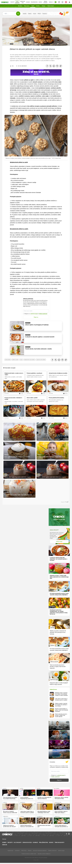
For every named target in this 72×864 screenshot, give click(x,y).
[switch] (55, 2)
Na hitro (20, 5)
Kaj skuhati (17, 2)
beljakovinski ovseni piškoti (29, 359)
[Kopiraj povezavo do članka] (60, 66)
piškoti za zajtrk (15, 359)
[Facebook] (47, 66)
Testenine (44, 13)
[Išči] (18, 13)
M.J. (13, 66)
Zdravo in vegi (22, 2)
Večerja (43, 5)
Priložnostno (34, 2)
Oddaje (51, 2)
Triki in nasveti (45, 2)
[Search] (59, 2)
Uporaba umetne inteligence (44, 853)
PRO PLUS (23, 850)
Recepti (12, 2)
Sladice (29, 13)
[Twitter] (50, 66)
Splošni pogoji (61, 850)
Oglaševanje (10, 850)
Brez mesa (26, 5)
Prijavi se (36, 317)
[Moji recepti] (66, 2)
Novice (40, 2)
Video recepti (50, 5)
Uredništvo (17, 850)
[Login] (69, 2)
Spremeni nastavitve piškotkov (40, 850)
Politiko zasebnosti (43, 313)
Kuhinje (28, 2)
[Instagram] (69, 834)
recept (21, 359)
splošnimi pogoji (34, 313)
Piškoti (39, 13)
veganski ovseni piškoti (40, 359)
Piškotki (29, 850)
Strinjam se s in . (35, 313)
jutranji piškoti (7, 359)
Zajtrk (32, 5)
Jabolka (24, 13)
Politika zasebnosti (52, 850)
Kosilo (38, 5)
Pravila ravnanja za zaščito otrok (29, 853)
